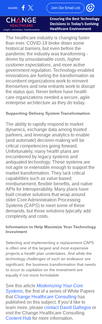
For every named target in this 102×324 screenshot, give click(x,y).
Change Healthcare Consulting (45, 296)
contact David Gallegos (67, 307)
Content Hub (18, 318)
